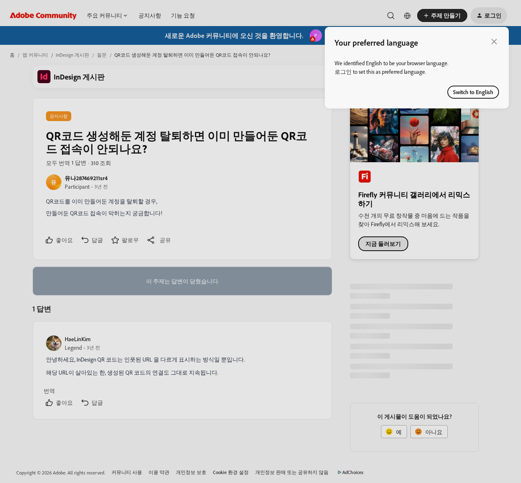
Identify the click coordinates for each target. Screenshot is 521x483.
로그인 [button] (343, 71)
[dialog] (417, 67)
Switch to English (473, 91)
